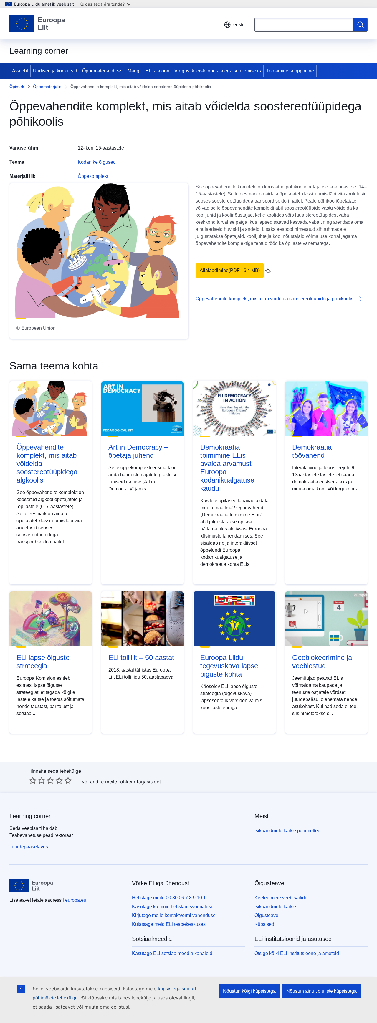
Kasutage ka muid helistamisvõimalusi (172, 906)
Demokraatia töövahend (312, 451)
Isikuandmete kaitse (275, 906)
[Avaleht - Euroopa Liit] (37, 23)
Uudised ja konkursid (55, 70)
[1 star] (32, 780)
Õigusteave (266, 915)
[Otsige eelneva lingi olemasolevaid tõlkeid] (268, 271)
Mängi (134, 70)
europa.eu (75, 900)
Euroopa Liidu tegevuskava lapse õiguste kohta (229, 666)
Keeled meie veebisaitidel (281, 897)
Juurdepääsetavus (28, 846)
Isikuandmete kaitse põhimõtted (287, 830)
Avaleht (20, 70)
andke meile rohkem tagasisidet (125, 782)
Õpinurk (16, 86)
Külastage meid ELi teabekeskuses (169, 924)
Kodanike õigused (97, 162)
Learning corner (30, 816)
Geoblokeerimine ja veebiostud (322, 662)
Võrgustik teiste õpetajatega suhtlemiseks (217, 70)
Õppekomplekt (93, 176)
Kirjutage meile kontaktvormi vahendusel (174, 915)
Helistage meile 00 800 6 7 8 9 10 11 (170, 897)
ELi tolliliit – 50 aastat (141, 657)
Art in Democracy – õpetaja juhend (138, 451)
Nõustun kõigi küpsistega (249, 991)
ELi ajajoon (157, 70)
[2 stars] (37, 780)
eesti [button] (238, 24)
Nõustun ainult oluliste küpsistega (321, 991)
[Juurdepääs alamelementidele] (120, 71)
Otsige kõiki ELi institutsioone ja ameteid (296, 953)
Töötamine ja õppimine (290, 70)
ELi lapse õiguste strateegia (43, 662)
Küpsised (264, 924)
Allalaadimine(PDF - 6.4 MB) (230, 270)
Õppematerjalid (98, 70)
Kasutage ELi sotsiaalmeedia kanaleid (172, 953)
